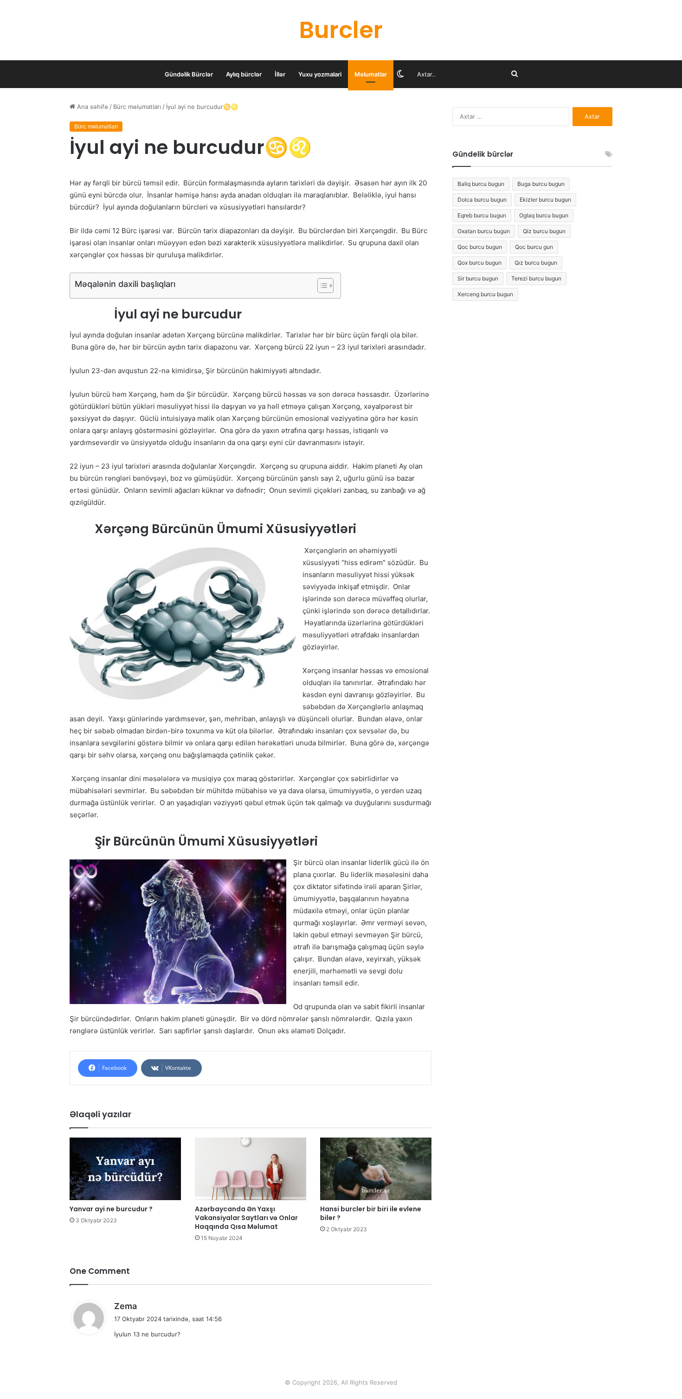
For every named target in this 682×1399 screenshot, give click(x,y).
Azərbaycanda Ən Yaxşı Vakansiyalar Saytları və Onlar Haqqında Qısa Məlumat (246, 1217)
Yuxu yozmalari (319, 74)
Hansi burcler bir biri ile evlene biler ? (370, 1213)
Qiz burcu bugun (544, 231)
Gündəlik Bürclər (189, 74)
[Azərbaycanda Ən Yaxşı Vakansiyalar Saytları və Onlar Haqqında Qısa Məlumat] (250, 1169)
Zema (125, 1306)
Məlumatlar (370, 74)
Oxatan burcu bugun (483, 231)
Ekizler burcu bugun (545, 199)
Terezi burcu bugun (536, 278)
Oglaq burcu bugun (543, 215)
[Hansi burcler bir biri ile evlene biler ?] (375, 1169)
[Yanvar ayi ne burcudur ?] (125, 1169)
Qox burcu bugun (479, 262)
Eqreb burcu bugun (481, 215)
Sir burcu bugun (477, 278)
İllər (280, 74)
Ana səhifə (91, 106)
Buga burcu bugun (541, 183)
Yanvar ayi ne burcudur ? (111, 1209)
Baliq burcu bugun (480, 183)
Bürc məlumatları (137, 106)
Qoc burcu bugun (479, 246)
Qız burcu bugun (536, 262)
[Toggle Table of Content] (320, 285)
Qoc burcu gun (534, 246)
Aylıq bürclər (244, 74)
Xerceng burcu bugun (485, 294)
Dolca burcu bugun (482, 199)
